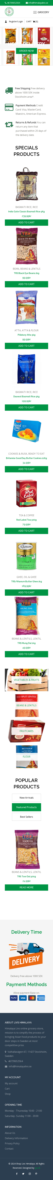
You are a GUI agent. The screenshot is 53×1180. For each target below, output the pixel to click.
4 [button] (15, 899)
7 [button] (25, 899)
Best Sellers (26, 816)
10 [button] (34, 899)
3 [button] (30, 75)
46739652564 (13, 2)
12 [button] (41, 899)
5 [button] (18, 899)
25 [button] (38, 903)
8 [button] (28, 899)
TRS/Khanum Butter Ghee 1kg (26, 581)
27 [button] (44, 903)
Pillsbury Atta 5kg (26, 335)
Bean (16, 268)
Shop (8, 1094)
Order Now (26, 63)
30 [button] (26, 907)
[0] (32, 21)
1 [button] (23, 75)
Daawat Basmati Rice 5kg (26, 396)
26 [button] (41, 903)
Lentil (37, 638)
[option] (26, 53)
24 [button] (34, 903)
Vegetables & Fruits (26, 680)
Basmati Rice (23, 207)
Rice (35, 207)
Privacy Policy (12, 1143)
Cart (7, 1088)
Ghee (20, 577)
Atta (18, 330)
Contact (9, 1148)
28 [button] (47, 903)
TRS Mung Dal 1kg (26, 643)
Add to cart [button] (26, 222)
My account (11, 1083)
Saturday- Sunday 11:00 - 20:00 (21, 1116)
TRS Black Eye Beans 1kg (26, 876)
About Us (10, 1133)
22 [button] (28, 903)
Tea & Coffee (26, 515)
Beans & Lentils (30, 268)
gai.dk (37, 1167)
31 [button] (30, 907)
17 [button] (12, 903)
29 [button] (23, 907)
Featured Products (26, 807)
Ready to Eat (36, 453)
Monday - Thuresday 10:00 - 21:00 (23, 1110)
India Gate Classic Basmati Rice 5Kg (26, 211)
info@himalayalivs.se (38, 2)
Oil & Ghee (30, 577)
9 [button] (31, 899)
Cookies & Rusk (17, 453)
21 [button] (25, 903)
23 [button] (31, 903)
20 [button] (22, 903)
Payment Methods (26, 105)
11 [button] (38, 899)
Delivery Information (16, 1138)
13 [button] (44, 899)
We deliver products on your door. (26, 50)
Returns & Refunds (26, 122)
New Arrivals (27, 797)
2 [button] (26, 75)
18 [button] (15, 903)
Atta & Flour (30, 330)
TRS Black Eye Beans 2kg (26, 273)
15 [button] (5, 903)
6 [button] (22, 899)
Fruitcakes (26, 731)
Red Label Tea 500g (26, 520)
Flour (26, 756)
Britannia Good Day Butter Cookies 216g (26, 458)
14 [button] (47, 899)
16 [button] (9, 903)
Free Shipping (22, 88)
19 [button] (18, 903)
